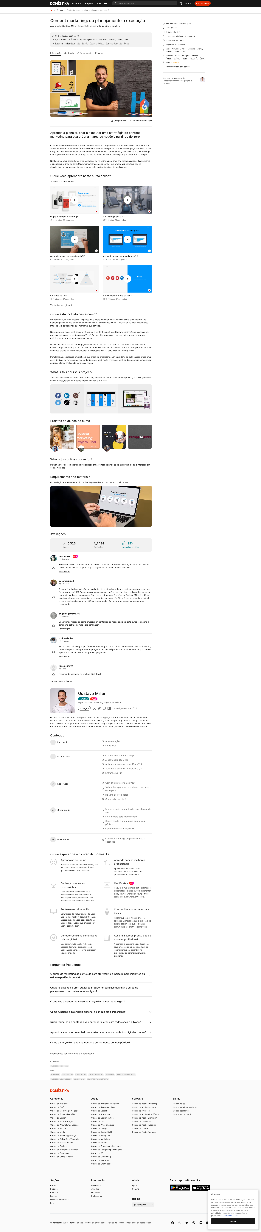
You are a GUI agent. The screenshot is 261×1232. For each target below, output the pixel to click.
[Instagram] (179, 1222)
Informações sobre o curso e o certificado (72, 1053)
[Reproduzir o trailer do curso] (101, 88)
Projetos (89, 3)
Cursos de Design (58, 1118)
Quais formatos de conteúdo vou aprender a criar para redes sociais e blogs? (95, 1022)
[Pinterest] (194, 1222)
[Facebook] (172, 1222)
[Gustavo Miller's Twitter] (99, 708)
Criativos (54, 1192)
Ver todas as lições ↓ (61, 305)
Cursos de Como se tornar (61, 1157)
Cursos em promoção (182, 1114)
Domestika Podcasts (59, 1199)
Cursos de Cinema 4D (141, 1121)
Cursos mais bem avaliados (185, 1107)
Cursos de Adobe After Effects (145, 1114)
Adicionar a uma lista (142, 120)
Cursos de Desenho (99, 1111)
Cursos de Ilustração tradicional (105, 1104)
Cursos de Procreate (141, 1111)
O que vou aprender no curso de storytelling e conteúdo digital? (87, 1001)
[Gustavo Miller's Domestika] (94, 708)
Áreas (94, 1098)
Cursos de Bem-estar (59, 1153)
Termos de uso (76, 1223)
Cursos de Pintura (99, 1142)
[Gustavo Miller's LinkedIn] (109, 708)
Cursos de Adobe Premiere (144, 1132)
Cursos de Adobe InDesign (144, 1125)
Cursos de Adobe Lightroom (144, 1118)
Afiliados (95, 1189)
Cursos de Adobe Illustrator (144, 1107)
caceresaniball (66, 581)
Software (137, 1098)
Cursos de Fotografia (100, 1135)
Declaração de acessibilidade (139, 1223)
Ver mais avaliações (59, 681)
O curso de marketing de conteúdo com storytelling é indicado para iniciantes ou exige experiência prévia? (97, 975)
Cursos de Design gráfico (102, 1118)
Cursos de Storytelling (101, 1157)
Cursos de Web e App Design (63, 1135)
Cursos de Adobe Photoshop (145, 1104)
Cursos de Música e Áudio (61, 1142)
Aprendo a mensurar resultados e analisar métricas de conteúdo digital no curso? (98, 1032)
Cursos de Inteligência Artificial (64, 1149)
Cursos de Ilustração (59, 1104)
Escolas (53, 1196)
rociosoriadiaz (66, 638)
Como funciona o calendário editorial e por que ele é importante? (88, 1011)
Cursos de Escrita (58, 1128)
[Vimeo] (201, 1222)
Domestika (96, 1185)
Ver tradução (64, 571)
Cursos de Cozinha (58, 1146)
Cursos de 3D (97, 1153)
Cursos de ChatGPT (141, 1128)
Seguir (85, 708)
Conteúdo (69, 53)
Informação (55, 53)
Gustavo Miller (69, 26)
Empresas (95, 1192)
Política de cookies (116, 1223)
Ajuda (134, 1185)
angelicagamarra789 (69, 613)
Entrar (188, 3)
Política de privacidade (95, 1223)
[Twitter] (186, 1222)
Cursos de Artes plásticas (102, 1125)
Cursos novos (179, 1104)
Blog (52, 1203)
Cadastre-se (202, 3)
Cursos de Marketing (100, 1139)
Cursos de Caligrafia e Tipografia (65, 1139)
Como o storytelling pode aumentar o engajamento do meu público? (90, 1042)
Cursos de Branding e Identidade (106, 1146)
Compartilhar (120, 120)
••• (105, 3)
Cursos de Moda (57, 1132)
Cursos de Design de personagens (106, 1149)
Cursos (75, 3)
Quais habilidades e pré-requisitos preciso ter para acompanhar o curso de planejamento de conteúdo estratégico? (94, 989)
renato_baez (65, 556)
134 (78, 36)
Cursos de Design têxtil (101, 1132)
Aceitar (233, 1221)
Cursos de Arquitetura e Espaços (64, 1125)
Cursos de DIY (97, 1121)
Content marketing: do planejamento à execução (97, 20)
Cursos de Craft (57, 1107)
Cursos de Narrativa (100, 1160)
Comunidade (86, 53)
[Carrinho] (180, 3)
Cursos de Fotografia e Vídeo (63, 1114)
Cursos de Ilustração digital (103, 1107)
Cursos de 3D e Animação (61, 1121)
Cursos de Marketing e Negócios (64, 1111)
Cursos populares (181, 1111)
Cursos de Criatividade (101, 1164)
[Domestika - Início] (51, 10)
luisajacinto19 (66, 666)
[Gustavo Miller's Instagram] (104, 708)
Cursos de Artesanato (100, 1114)
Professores (96, 1196)
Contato (135, 1189)
